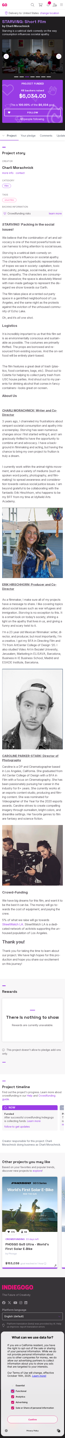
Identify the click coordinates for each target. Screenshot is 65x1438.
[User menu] (55, 4)
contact (20, 172)
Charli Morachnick (17, 26)
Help (29, 1095)
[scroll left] (6, 56)
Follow (32, 112)
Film (7, 186)
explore (37, 1170)
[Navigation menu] (61, 4)
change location (49, 13)
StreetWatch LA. (13, 924)
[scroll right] (59, 56)
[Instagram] (20, 1303)
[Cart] (40, 5)
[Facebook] (4, 1303)
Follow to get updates (17, 1126)
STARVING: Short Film (24, 21)
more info (8, 172)
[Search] (32, 5)
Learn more (34, 1121)
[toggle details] (57, 1267)
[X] (9, 1303)
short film (9, 200)
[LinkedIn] (25, 1303)
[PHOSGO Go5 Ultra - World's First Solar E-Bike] (29, 1204)
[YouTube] (15, 1303)
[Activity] (48, 4)
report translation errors (32, 1326)
